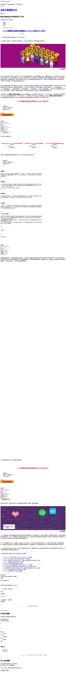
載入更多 (2, 593)
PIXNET (23, 655)
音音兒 (2, 578)
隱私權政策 (40, 655)
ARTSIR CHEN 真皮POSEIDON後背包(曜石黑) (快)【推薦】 (16, 558)
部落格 (4, 23)
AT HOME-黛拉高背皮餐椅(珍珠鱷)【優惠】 (13, 563)
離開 (7, 670)
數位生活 (11, 19)
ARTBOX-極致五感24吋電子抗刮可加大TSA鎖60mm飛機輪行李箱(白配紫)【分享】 (22, 560)
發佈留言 (2, 601)
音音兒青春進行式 (9, 10)
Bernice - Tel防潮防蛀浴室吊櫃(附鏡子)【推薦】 (13, 561)
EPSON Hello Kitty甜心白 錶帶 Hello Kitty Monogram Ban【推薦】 (17, 557)
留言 (12, 585)
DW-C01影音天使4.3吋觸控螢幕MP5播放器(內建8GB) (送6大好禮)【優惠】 (20, 566)
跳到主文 (3, 13)
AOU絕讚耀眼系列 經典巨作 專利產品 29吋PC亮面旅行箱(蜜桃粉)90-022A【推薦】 (22, 568)
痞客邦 (8, 585)
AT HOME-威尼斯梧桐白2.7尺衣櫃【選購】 (13, 571)
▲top (2, 591)
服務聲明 (45, 655)
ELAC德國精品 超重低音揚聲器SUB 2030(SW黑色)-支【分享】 (24, 31)
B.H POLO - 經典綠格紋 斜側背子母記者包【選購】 (14, 569)
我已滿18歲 (3, 670)
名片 (4, 25)
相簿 (4, 22)
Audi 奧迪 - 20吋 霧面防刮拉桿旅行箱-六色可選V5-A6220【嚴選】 (18, 565)
